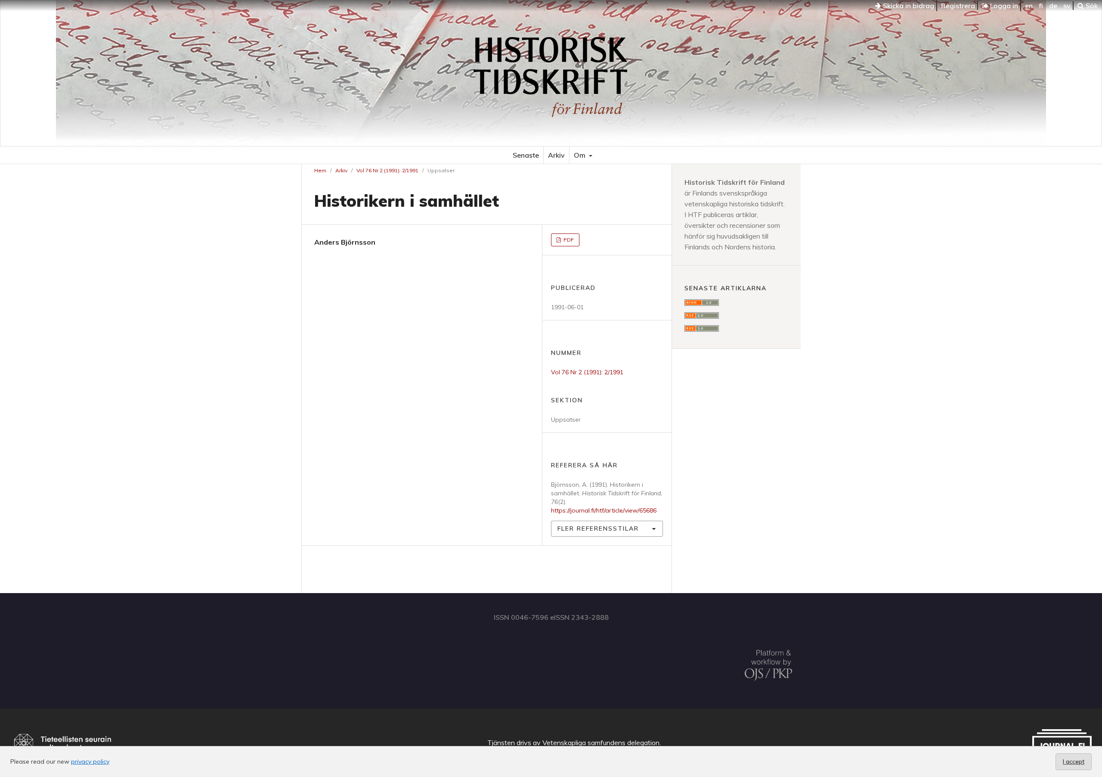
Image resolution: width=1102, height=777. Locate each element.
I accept (1073, 761)
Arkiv (556, 155)
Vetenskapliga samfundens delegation (600, 742)
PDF (568, 239)
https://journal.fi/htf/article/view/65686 (603, 510)
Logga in (1003, 5)
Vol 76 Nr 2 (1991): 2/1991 (387, 170)
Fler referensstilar (598, 528)
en (1029, 5)
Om (580, 155)
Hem (320, 170)
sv (1067, 5)
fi (1041, 5)
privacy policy (90, 761)
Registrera (958, 5)
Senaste (526, 155)
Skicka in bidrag (907, 5)
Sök (1091, 5)
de (1053, 5)
